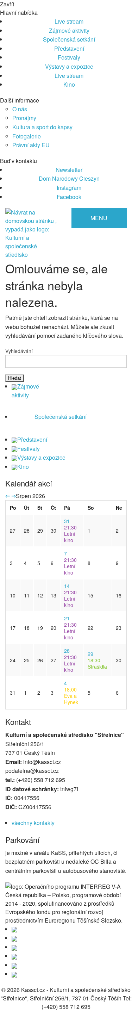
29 (90, 653)
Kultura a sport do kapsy (42, 127)
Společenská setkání (69, 39)
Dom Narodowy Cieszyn (69, 178)
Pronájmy (24, 118)
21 (67, 618)
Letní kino (70, 534)
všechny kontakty (33, 823)
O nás (19, 109)
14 (67, 585)
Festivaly (69, 57)
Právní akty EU (31, 145)
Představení (69, 48)
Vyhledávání (19, 350)
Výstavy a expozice (69, 66)
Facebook (69, 197)
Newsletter (69, 170)
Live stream (69, 21)
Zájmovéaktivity (25, 390)
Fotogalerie (26, 136)
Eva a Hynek (71, 696)
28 (67, 650)
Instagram (69, 188)
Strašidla (97, 663)
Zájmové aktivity (69, 30)
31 (67, 521)
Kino (69, 84)
